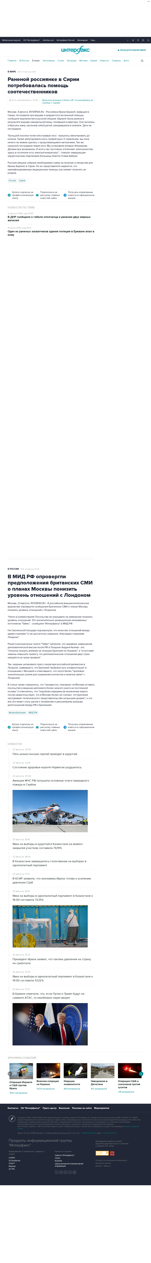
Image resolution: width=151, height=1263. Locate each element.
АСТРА (12, 1169)
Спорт (61, 60)
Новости (104, 60)
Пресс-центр (49, 1108)
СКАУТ (12, 1163)
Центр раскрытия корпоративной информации (69, 1165)
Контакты (13, 1108)
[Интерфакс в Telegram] (61, 1172)
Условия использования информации (111, 1160)
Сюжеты (116, 60)
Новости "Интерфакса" (64, 1155)
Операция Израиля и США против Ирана (20, 1085)
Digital (93, 60)
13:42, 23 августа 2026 (30, 257)
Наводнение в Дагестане (99, 1083)
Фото (126, 60)
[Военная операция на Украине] (48, 1077)
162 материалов (99, 1088)
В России (24, 60)
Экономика (49, 60)
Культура (71, 60)
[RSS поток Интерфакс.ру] (70, 1172)
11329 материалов (46, 1088)
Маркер (12, 1166)
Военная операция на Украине (48, 1083)
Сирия (22, 180)
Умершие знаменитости (72, 1083)
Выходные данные (103, 1163)
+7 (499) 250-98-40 (88, 1133)
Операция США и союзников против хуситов (129, 1084)
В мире (36, 60)
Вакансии (64, 1108)
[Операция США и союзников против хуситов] (130, 1077)
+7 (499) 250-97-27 (109, 1133)
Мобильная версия (11, 40)
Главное (12, 60)
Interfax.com (48, 40)
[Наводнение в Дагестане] (102, 1077)
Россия (12, 180)
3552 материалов (18, 1093)
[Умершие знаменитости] (75, 1077)
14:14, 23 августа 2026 (29, 569)
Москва (83, 60)
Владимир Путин (17, 405)
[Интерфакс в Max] (74, 1172)
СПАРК (12, 1158)
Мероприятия (101, 1108)
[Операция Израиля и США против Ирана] (21, 1078)
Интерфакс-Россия (66, 40)
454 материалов (72, 1088)
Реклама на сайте (82, 1108)
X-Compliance (14, 1160)
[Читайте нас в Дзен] (57, 1172)
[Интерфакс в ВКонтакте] (66, 1172)
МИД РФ (33, 712)
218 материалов (126, 1092)
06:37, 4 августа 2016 (27, 72)
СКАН (57, 1158)
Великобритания (17, 712)
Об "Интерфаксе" (31, 40)
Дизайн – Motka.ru (103, 1166)
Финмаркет (82, 40)
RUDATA (58, 1161)
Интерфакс (75, 50)
